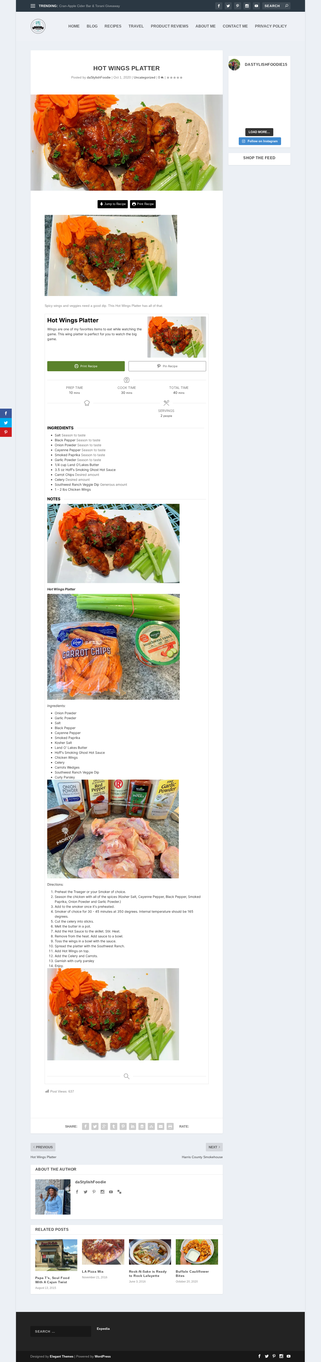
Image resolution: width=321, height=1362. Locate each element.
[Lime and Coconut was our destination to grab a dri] (267, 120)
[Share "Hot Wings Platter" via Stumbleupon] (151, 1126)
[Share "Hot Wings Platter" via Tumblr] (113, 1126)
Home (74, 26)
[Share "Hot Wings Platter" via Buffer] (142, 1126)
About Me (206, 26)
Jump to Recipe (114, 204)
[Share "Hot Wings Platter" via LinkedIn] (132, 1126)
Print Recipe (145, 204)
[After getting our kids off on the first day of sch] (284, 80)
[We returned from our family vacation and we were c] (284, 110)
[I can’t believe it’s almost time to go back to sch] (284, 100)
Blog (92, 26)
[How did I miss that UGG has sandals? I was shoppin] (235, 100)
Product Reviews (169, 26)
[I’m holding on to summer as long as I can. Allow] (251, 100)
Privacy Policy (271, 26)
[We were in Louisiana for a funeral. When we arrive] (267, 90)
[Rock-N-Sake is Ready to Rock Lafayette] (150, 1252)
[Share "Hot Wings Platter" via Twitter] (95, 1126)
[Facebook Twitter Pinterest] (111, 295)
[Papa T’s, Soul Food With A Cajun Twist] (56, 1255)
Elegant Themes (62, 1356)
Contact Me (235, 26)
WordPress (103, 1356)
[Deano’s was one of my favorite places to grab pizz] (235, 80)
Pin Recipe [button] (169, 366)
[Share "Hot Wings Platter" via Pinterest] (123, 1126)
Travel (136, 26)
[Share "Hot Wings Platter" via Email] (160, 1126)
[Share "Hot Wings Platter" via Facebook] (85, 1126)
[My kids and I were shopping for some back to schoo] (251, 110)
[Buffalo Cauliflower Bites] (197, 1252)
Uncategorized (144, 77)
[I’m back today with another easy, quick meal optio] (267, 100)
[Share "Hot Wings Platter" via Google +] (104, 1126)
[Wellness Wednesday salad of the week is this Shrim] (284, 120)
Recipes (113, 26)
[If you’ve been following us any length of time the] (235, 110)
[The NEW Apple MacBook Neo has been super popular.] (251, 120)
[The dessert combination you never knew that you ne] (235, 120)
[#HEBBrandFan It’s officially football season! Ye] (251, 90)
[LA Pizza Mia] (103, 1252)
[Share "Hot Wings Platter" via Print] (170, 1126)
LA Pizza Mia (92, 1271)
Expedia (103, 1328)
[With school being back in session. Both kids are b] (284, 90)
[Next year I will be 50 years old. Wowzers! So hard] (251, 80)
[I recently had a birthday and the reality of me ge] (267, 110)
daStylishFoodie (99, 77)
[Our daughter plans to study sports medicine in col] (235, 90)
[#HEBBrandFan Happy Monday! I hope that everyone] (267, 80)
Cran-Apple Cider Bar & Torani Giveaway (89, 6)
